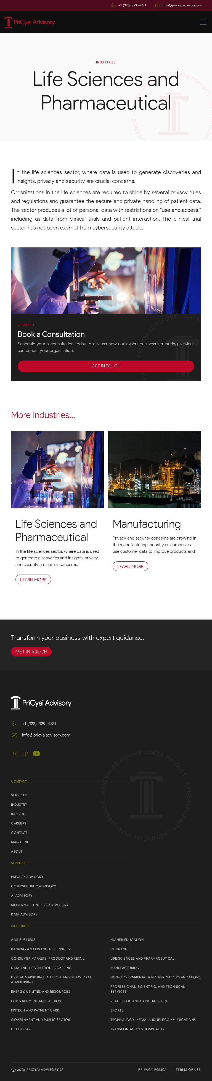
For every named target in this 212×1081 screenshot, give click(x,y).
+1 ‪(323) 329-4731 (132, 5)
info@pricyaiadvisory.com (183, 5)
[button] (202, 22)
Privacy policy (152, 1069)
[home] (29, 22)
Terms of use (188, 1069)
